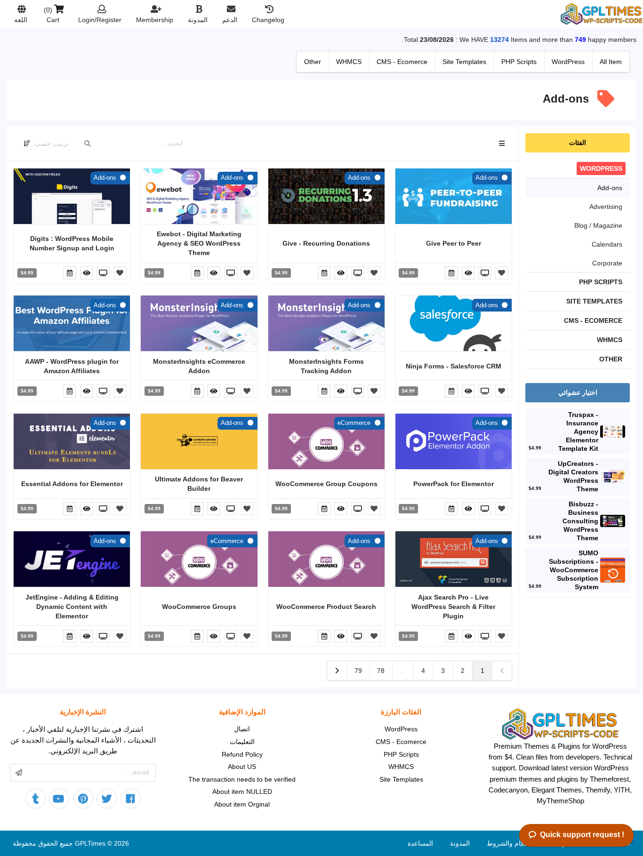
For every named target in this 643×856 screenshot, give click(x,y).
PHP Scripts (401, 754)
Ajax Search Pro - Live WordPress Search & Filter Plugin (453, 606)
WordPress (401, 729)
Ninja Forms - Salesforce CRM (453, 366)
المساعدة (420, 843)
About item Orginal (242, 804)
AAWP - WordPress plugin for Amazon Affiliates (72, 366)
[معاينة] (484, 273)
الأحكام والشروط (510, 843)
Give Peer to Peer (453, 243)
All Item (611, 61)
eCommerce (354, 423)
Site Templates (401, 779)
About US (242, 766)
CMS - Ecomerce (401, 741)
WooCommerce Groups (199, 606)
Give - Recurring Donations (326, 243)
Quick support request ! (582, 835)
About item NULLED (242, 791)
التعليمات (242, 741)
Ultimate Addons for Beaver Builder (199, 483)
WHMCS (401, 766)
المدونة (460, 843)
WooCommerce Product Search (326, 606)
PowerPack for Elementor (453, 484)
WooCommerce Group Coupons (326, 484)
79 (358, 670)
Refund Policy (242, 754)
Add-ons (486, 178)
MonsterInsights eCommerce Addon (199, 366)
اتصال (242, 729)
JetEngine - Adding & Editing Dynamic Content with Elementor (72, 606)
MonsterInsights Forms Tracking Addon (326, 366)
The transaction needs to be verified (242, 779)
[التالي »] (337, 670)
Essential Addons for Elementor (72, 484)
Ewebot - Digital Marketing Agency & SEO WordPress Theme (199, 243)
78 (381, 670)
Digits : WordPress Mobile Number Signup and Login (72, 243)
